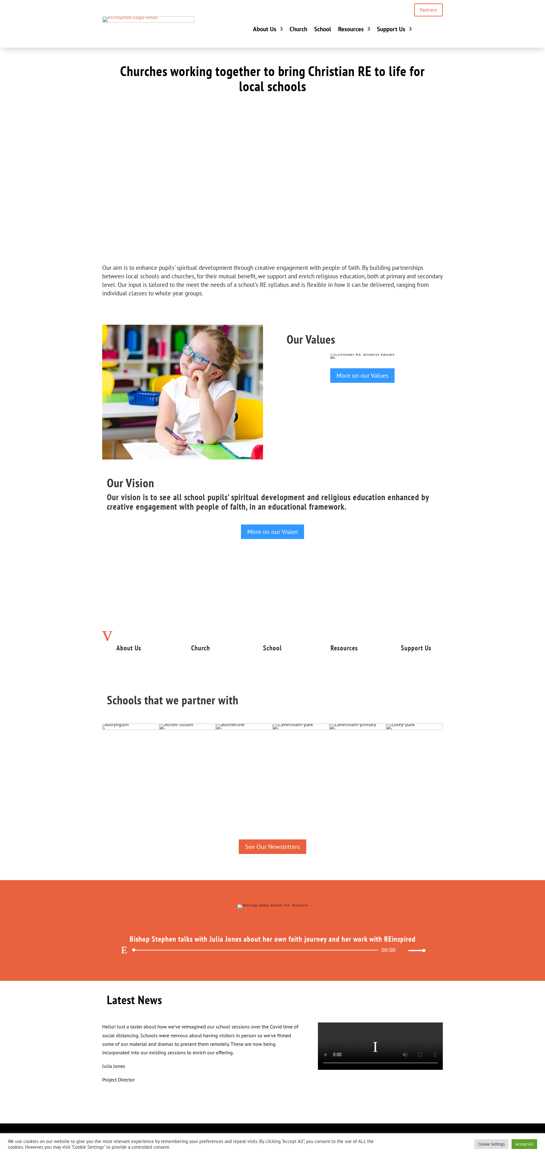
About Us (264, 29)
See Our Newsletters (272, 847)
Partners (428, 10)
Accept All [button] (524, 1144)
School (322, 29)
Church (298, 29)
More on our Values (362, 375)
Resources (351, 29)
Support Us (391, 29)
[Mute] (403, 950)
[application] (272, 950)
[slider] (415, 950)
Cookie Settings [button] (491, 1144)
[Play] (124, 950)
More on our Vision (272, 532)
